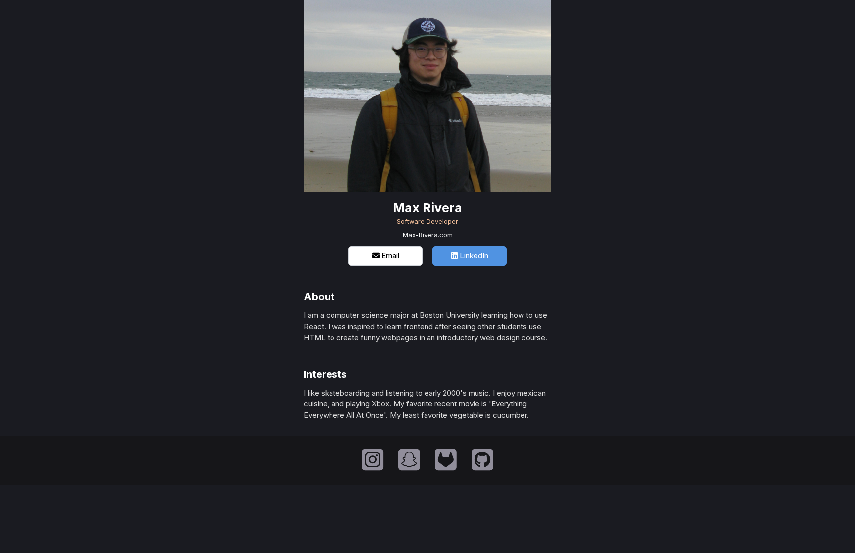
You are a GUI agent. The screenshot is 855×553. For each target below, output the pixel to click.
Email (389, 255)
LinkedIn (473, 255)
